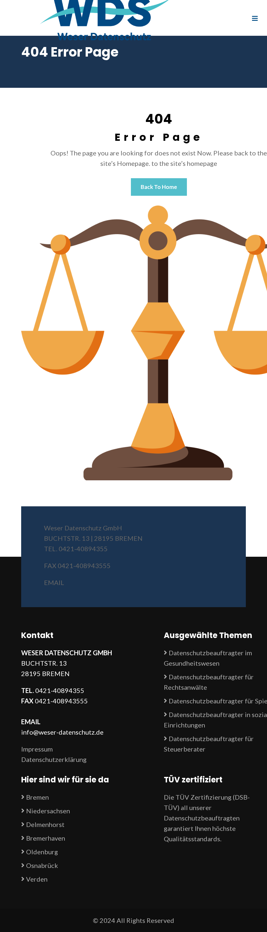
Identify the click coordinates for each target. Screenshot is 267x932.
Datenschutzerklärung (54, 759)
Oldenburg (42, 852)
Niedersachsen (48, 811)
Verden (37, 879)
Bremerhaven (45, 838)
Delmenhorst (45, 824)
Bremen (37, 797)
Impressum (37, 749)
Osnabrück (42, 865)
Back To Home (159, 186)
